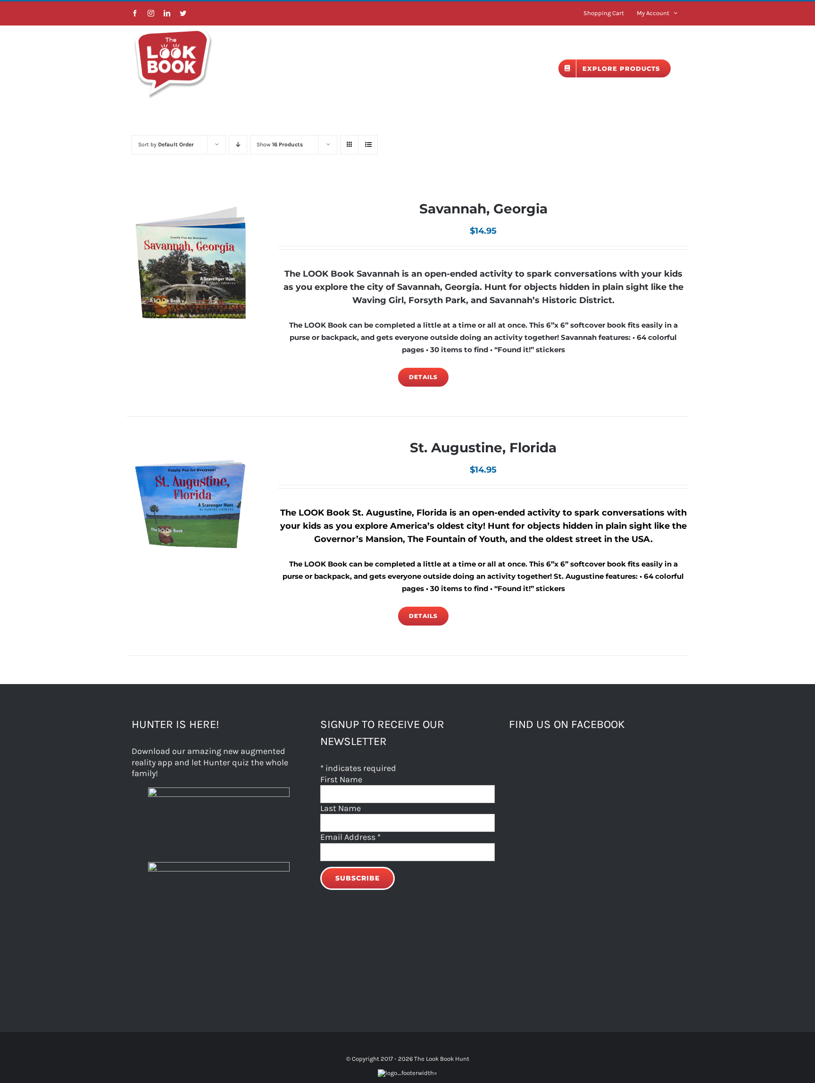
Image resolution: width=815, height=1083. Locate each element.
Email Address (350, 837)
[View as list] (368, 144)
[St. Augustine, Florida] (191, 505)
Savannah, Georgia (483, 209)
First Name (341, 779)
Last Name (340, 808)
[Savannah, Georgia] (191, 266)
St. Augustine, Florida (483, 448)
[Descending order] (238, 144)
